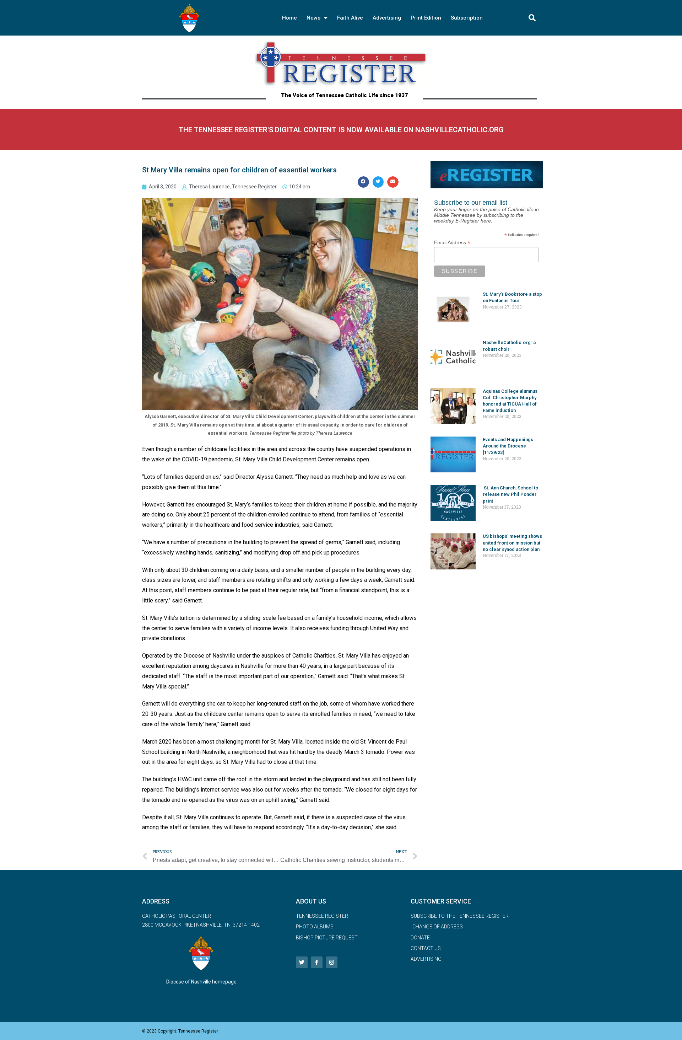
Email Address (452, 242)
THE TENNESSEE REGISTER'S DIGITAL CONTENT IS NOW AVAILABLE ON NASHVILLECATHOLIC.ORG (341, 129)
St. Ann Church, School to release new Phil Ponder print (510, 494)
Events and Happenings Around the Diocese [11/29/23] (508, 446)
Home (289, 18)
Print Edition (426, 18)
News (313, 18)
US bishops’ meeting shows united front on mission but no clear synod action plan (512, 543)
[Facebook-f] (317, 962)
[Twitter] (302, 962)
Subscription (467, 18)
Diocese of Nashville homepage (201, 982)
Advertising (387, 18)
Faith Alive (350, 18)
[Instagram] (331, 962)
